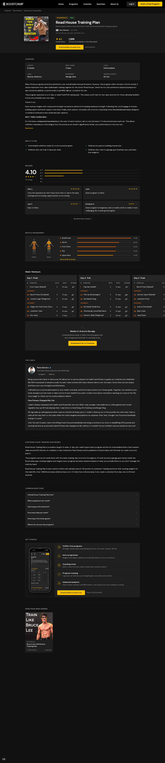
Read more (29, 128)
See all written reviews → (82, 219)
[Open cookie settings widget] (4, 759)
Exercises (101, 4)
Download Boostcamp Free (69, 47)
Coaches (87, 4)
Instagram (41, 374)
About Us (114, 4)
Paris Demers (17, 11)
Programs (73, 4)
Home (61, 4)
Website (52, 374)
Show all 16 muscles (67, 259)
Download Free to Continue (82, 343)
